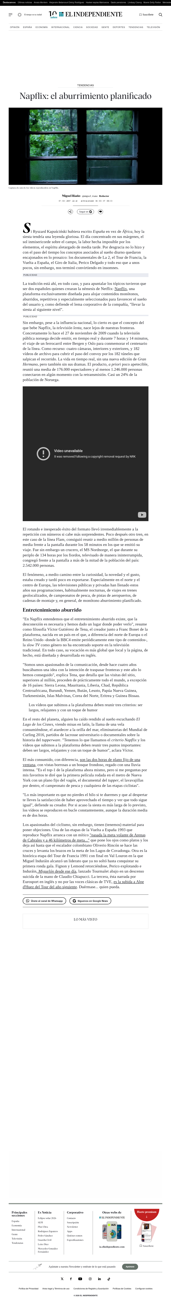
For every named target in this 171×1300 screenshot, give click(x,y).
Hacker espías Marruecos (97, 2)
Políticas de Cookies (122, 1288)
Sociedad (92, 27)
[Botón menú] (10, 14)
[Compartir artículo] (70, 211)
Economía (42, 27)
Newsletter (72, 1226)
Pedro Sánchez (45, 1235)
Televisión (153, 27)
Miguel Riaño (71, 195)
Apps (69, 1231)
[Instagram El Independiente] (90, 1279)
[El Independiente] (85, 14)
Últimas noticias (25, 2)
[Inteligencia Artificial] (112, 1240)
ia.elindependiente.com (112, 1246)
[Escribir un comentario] (100, 211)
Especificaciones (75, 1239)
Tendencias (136, 27)
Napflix (121, 289)
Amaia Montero (41, 2)
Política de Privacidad (28, 1288)
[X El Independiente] (62, 1279)
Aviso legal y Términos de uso (55, 1288)
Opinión (15, 27)
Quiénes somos (74, 1235)
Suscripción (73, 1222)
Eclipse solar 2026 (47, 1218)
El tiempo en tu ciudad (33, 14)
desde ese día (57, 871)
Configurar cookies (143, 1288)
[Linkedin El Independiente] (99, 1279)
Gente (105, 27)
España (27, 27)
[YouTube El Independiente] (80, 1279)
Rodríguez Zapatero (48, 1231)
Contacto (71, 1218)
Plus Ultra (43, 1226)
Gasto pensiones (118, 2)
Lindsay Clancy (135, 2)
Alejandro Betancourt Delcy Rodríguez (66, 2)
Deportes (119, 27)
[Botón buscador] (160, 14)
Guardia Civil (44, 1239)
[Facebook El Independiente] (71, 1279)
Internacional (60, 27)
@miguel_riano (90, 196)
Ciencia (78, 27)
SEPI (40, 1222)
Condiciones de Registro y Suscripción (91, 1288)
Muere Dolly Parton (152, 2)
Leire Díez (43, 1244)
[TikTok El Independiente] (109, 1279)
